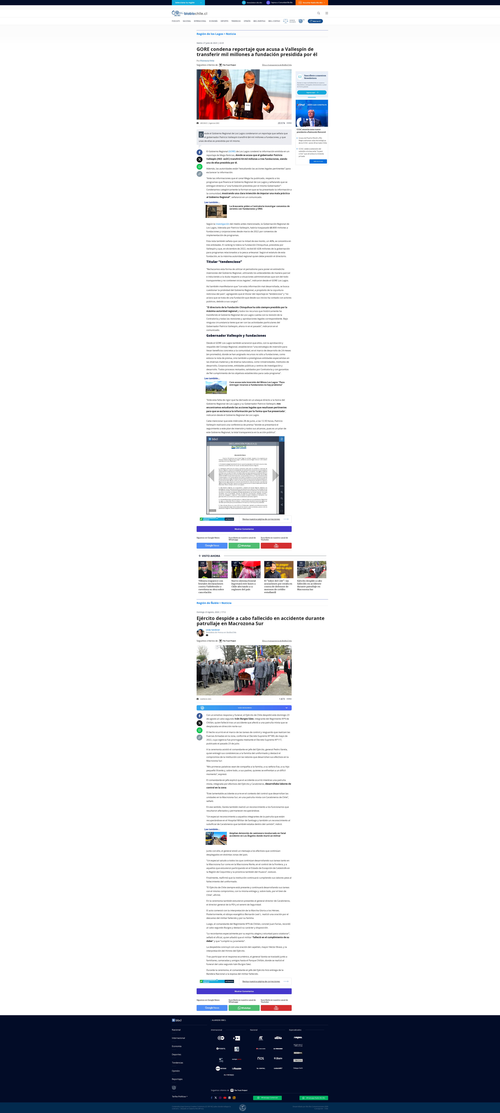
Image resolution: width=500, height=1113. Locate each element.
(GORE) (232, 151)
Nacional (187, 21)
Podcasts (176, 21)
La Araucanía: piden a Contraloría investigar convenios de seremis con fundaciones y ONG (259, 207)
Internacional (200, 21)
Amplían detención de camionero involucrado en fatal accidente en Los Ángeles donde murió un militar (257, 834)
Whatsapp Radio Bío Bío (315, 1098)
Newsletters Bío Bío (254, 2)
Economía (213, 21)
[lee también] (217, 211)
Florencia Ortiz (207, 60)
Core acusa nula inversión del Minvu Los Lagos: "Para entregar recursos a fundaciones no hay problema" (257, 383)
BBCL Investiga (259, 21)
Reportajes (177, 1079)
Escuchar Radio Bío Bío (313, 2)
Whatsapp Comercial (269, 1097)
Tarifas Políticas (179, 1096)
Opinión (247, 21)
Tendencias (236, 21)
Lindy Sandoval (213, 630)
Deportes (224, 21)
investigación (222, 223)
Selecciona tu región (185, 2)
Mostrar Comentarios (244, 529)
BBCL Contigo (274, 21)
